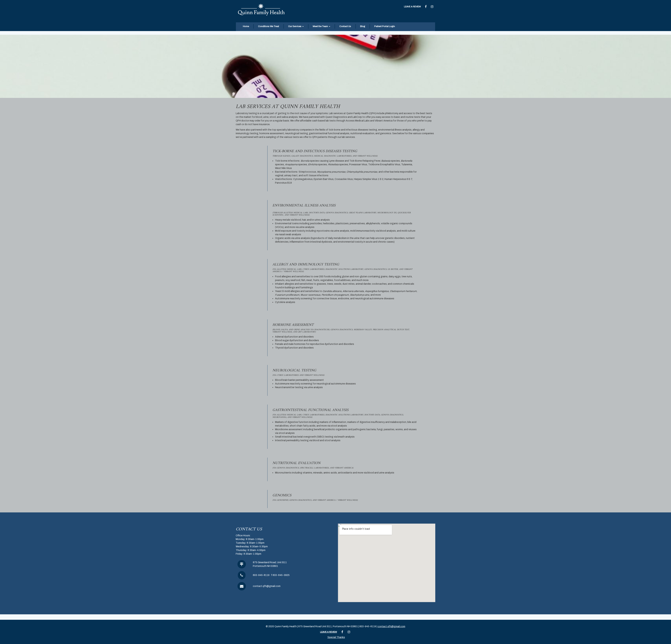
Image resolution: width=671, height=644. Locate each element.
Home (246, 26)
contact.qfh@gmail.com (266, 586)
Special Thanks (336, 637)
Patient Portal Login (384, 26)
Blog (362, 26)
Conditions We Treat (268, 26)
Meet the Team (321, 26)
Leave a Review (412, 6)
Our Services (295, 26)
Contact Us (345, 26)
